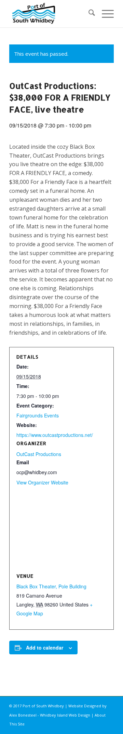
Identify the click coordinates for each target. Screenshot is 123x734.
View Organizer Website (42, 482)
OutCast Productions (38, 454)
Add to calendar (44, 647)
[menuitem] (88, 13)
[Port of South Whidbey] (51, 13)
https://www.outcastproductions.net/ (54, 434)
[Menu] (104, 13)
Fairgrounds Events (37, 415)
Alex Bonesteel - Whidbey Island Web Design (49, 715)
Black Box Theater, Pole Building (51, 586)
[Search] (88, 13)
